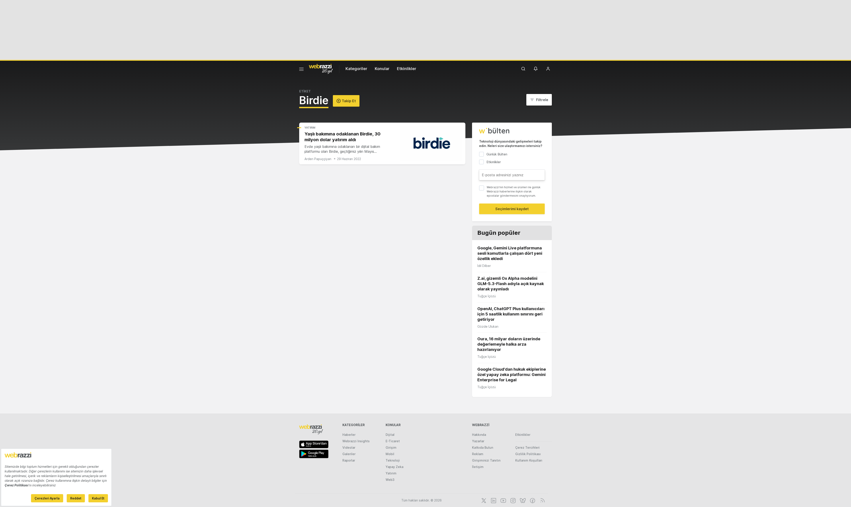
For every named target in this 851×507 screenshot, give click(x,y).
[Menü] (301, 70)
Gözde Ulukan (487, 326)
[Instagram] (512, 500)
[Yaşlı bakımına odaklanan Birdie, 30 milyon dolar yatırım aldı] (431, 143)
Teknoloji (393, 460)
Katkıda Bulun (482, 447)
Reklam (477, 454)
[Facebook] (532, 500)
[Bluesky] (522, 500)
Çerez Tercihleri (527, 447)
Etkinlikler (406, 68)
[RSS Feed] (541, 500)
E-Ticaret (393, 441)
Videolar (348, 447)
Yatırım (309, 127)
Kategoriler (356, 68)
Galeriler (348, 454)
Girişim (391, 447)
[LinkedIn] (493, 500)
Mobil (390, 454)
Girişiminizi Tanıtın (486, 460)
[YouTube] (503, 500)
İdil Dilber (484, 266)
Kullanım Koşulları (528, 460)
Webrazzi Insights (356, 441)
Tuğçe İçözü (486, 296)
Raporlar (348, 460)
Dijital (390, 435)
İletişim (478, 467)
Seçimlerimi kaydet (512, 209)
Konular (382, 68)
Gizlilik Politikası (528, 454)
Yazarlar (478, 441)
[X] (483, 500)
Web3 (390, 480)
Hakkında (479, 435)
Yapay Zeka (394, 467)
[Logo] (321, 68)
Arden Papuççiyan (317, 159)
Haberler (348, 435)
